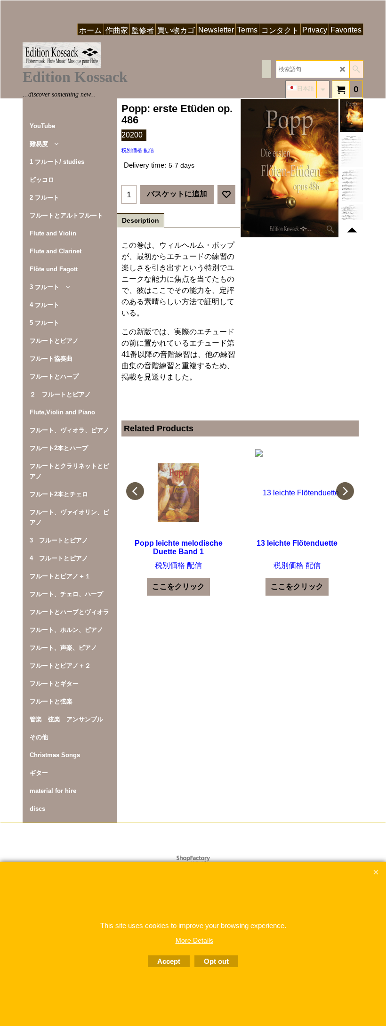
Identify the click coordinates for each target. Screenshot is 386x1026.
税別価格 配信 (137, 150)
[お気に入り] (226, 194)
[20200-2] (351, 185)
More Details (194, 940)
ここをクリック (178, 586)
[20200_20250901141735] (351, 150)
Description (140, 220)
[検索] (356, 69)
